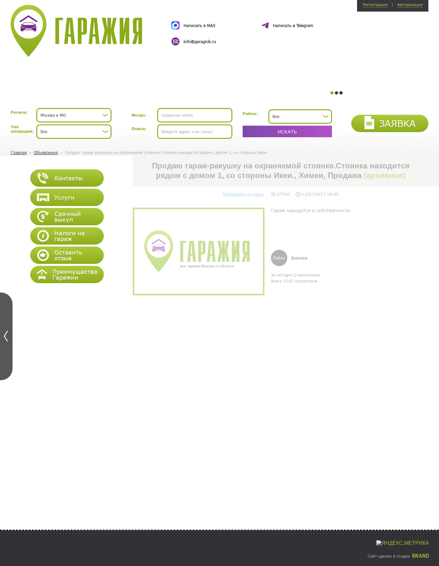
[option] (257, 28)
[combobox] (74, 115)
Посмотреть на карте (243, 194)
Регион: (19, 112)
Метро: (138, 115)
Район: (250, 113)
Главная (19, 152)
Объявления (46, 152)
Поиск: (139, 128)
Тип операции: (22, 128)
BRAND (420, 556)
